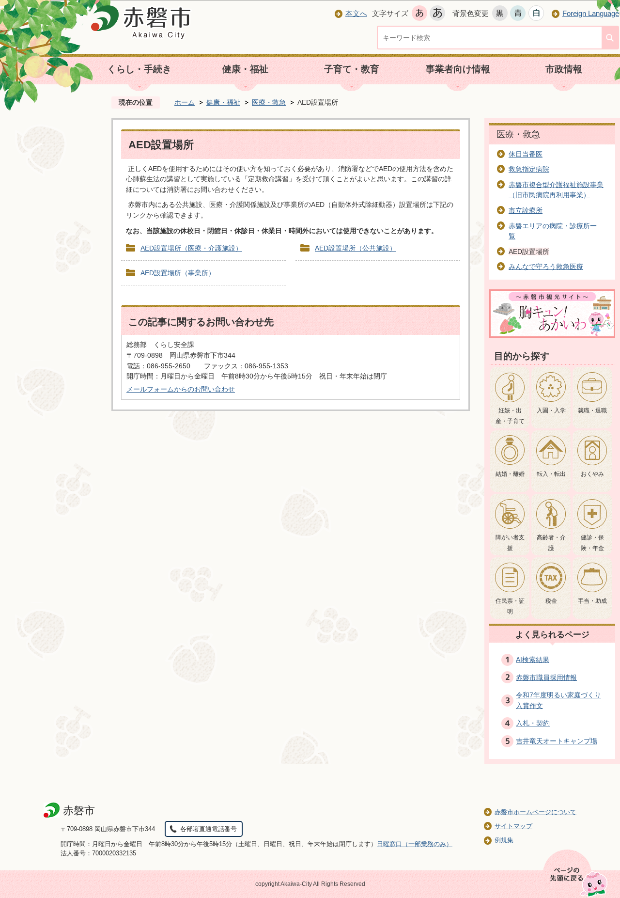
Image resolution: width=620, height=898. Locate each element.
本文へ (356, 13)
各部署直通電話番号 (208, 829)
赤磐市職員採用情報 (546, 677)
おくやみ (592, 474)
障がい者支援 (510, 543)
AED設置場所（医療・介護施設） (191, 248)
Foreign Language (590, 13)
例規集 (504, 840)
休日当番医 (525, 154)
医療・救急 (269, 102)
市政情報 (563, 69)
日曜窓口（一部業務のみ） (414, 844)
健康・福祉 (245, 69)
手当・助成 (592, 601)
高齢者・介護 (551, 543)
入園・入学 (551, 410)
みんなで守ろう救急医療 (546, 266)
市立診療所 (525, 210)
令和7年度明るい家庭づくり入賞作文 (558, 700)
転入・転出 (551, 474)
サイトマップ (513, 826)
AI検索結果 (532, 659)
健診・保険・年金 (592, 543)
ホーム (184, 102)
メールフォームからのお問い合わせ (180, 389)
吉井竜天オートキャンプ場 (556, 741)
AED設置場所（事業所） (177, 273)
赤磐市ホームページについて (535, 812)
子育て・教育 (351, 69)
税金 (551, 601)
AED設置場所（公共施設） (355, 248)
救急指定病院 (529, 169)
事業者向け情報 (458, 69)
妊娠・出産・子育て (510, 416)
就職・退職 (592, 410)
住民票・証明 (510, 606)
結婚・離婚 (510, 474)
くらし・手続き (139, 69)
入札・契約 (533, 723)
